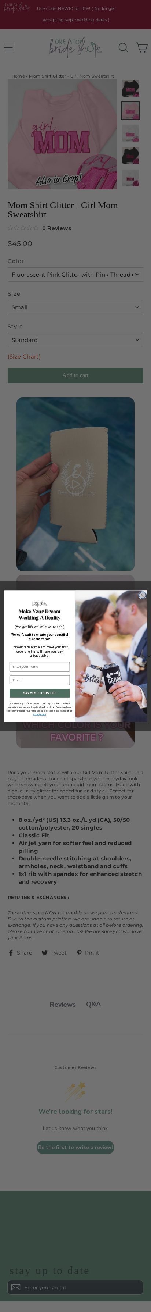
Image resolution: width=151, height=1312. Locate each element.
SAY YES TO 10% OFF (39, 693)
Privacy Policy (39, 714)
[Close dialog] (142, 595)
